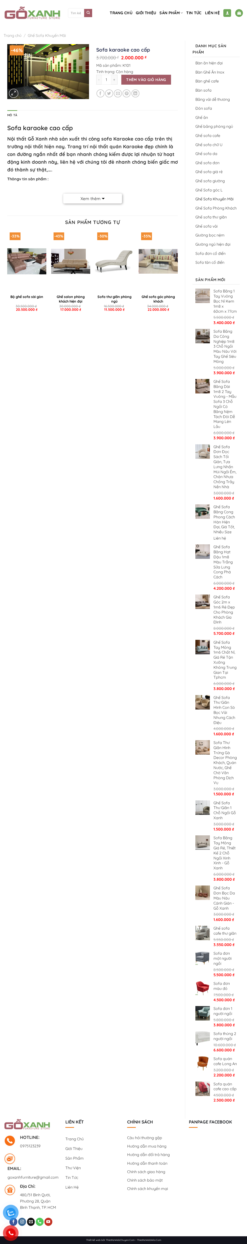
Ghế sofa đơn (207, 162)
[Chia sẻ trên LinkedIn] (135, 93)
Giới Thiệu (146, 12)
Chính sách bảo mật (145, 1180)
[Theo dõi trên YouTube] (48, 1222)
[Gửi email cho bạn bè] (118, 93)
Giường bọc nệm (210, 235)
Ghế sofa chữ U (208, 144)
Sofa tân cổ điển (209, 262)
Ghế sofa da (206, 153)
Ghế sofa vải (206, 226)
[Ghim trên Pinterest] (126, 93)
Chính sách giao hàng (146, 1171)
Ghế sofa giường (210, 180)
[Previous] (7, 274)
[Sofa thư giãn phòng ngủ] (114, 261)
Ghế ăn (201, 117)
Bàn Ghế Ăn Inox (209, 72)
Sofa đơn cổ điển (210, 253)
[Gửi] (88, 13)
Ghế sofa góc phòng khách (158, 299)
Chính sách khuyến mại (147, 1188)
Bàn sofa (203, 90)
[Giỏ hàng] (239, 13)
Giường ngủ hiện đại (212, 244)
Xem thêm (91, 198)
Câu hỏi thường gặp (144, 1137)
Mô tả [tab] (12, 115)
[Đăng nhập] (227, 13)
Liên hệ (212, 12)
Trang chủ (121, 12)
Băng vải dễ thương (212, 99)
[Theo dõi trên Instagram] (22, 1222)
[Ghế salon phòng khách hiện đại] (70, 261)
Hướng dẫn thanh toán (147, 1163)
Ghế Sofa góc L (209, 190)
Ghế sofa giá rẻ (209, 171)
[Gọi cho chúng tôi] (40, 1222)
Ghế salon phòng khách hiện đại (71, 299)
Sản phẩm (169, 12)
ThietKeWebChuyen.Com (120, 1240)
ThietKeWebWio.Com (149, 1240)
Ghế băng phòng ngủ (214, 126)
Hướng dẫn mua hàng (146, 1146)
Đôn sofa (203, 108)
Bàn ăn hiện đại (209, 63)
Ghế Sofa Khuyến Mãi (47, 35)
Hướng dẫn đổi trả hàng (148, 1154)
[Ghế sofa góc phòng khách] (158, 261)
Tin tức (193, 12)
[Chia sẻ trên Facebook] (100, 93)
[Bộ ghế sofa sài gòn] (26, 261)
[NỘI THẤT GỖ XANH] (32, 13)
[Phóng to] (13, 93)
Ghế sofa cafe (207, 135)
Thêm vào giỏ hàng (146, 79)
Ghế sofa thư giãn (211, 217)
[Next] (177, 274)
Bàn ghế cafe (207, 81)
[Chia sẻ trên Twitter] (109, 93)
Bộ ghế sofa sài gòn (26, 297)
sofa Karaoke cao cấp (127, 139)
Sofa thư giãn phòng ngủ (114, 299)
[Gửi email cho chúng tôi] (31, 1222)
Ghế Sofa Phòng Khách (216, 208)
